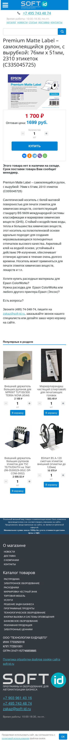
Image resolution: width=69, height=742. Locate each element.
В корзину (18, 412)
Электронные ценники (18, 629)
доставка (43, 22)
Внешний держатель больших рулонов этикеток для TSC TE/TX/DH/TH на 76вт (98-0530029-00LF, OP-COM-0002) (17, 465)
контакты (56, 22)
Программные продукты (19, 608)
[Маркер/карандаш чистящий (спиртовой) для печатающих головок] (51, 365)
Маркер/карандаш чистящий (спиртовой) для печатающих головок (51, 390)
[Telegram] (34, 156)
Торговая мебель (14, 595)
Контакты (10, 564)
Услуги (8, 599)
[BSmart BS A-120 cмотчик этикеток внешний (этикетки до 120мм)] (51, 437)
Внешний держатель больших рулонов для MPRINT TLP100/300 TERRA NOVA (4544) (17, 390)
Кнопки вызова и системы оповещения (29, 616)
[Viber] (40, 156)
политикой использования (15, 738)
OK (63, 736)
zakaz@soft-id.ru (14, 313)
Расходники (11, 587)
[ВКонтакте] (24, 156)
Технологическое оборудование (24, 612)
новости (22, 22)
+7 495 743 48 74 (17, 703)
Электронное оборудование (22, 583)
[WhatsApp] (45, 156)
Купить (35, 146)
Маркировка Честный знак (20, 591)
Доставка (10, 555)
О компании (11, 559)
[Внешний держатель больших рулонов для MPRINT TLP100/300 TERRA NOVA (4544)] (17, 365)
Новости (9, 551)
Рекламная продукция (18, 625)
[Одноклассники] (29, 156)
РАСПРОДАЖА (12, 578)
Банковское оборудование (21, 620)
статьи (33, 22)
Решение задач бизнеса (19, 604)
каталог (11, 22)
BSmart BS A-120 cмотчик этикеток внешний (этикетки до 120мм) (51, 462)
